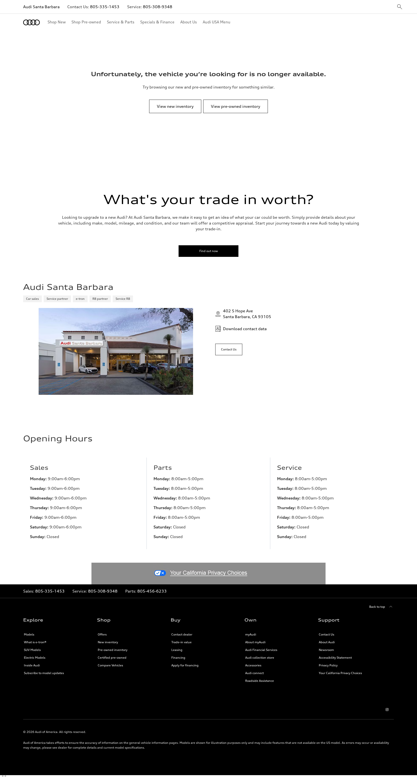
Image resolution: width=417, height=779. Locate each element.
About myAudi (255, 642)
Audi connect (254, 673)
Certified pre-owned (112, 657)
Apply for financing (185, 665)
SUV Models (32, 650)
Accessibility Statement (335, 657)
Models (29, 634)
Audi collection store (259, 657)
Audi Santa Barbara (41, 6)
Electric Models (34, 657)
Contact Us (326, 634)
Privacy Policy (328, 665)
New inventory (108, 642)
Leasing (176, 650)
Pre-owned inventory (112, 650)
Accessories (253, 665)
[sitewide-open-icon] (400, 7)
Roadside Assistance (259, 681)
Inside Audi (32, 665)
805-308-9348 (157, 6)
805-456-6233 (152, 591)
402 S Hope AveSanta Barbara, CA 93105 (247, 313)
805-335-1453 (104, 6)
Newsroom (326, 650)
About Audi (327, 642)
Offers (102, 634)
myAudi (250, 634)
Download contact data (245, 328)
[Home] (31, 22)
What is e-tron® (35, 642)
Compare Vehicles (110, 665)
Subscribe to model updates (44, 673)
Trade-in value (181, 642)
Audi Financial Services (261, 650)
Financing (178, 657)
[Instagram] (387, 709)
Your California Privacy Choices (340, 673)
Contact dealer (181, 634)
